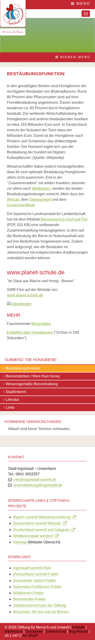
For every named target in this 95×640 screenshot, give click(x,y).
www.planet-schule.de (25, 295)
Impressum (14, 631)
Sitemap (20, 542)
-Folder (35, 574)
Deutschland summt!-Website (38, 523)
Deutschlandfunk (21, 205)
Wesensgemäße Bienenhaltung (32, 384)
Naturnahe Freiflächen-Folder (37, 587)
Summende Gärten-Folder (34, 581)
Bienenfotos (41, 324)
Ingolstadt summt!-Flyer (32, 568)
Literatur (12, 400)
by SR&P (30, 635)
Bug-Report (78, 631)
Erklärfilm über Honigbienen (30, 332)
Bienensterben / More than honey (33, 376)
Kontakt (78, 627)
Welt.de (13, 199)
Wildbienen (41, 188)
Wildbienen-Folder (28, 593)
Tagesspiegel (40, 199)
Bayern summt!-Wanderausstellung (42, 517)
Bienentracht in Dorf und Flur (64, 219)
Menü (82, 4)
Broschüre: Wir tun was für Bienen (41, 612)
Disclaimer (34, 631)
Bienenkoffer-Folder (29, 599)
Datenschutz (56, 631)
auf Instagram (42, 530)
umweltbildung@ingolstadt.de (38, 485)
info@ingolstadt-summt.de (35, 480)
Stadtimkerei (16, 392)
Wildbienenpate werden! (34, 536)
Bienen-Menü (74, 57)
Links (10, 407)
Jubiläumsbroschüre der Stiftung (39, 605)
